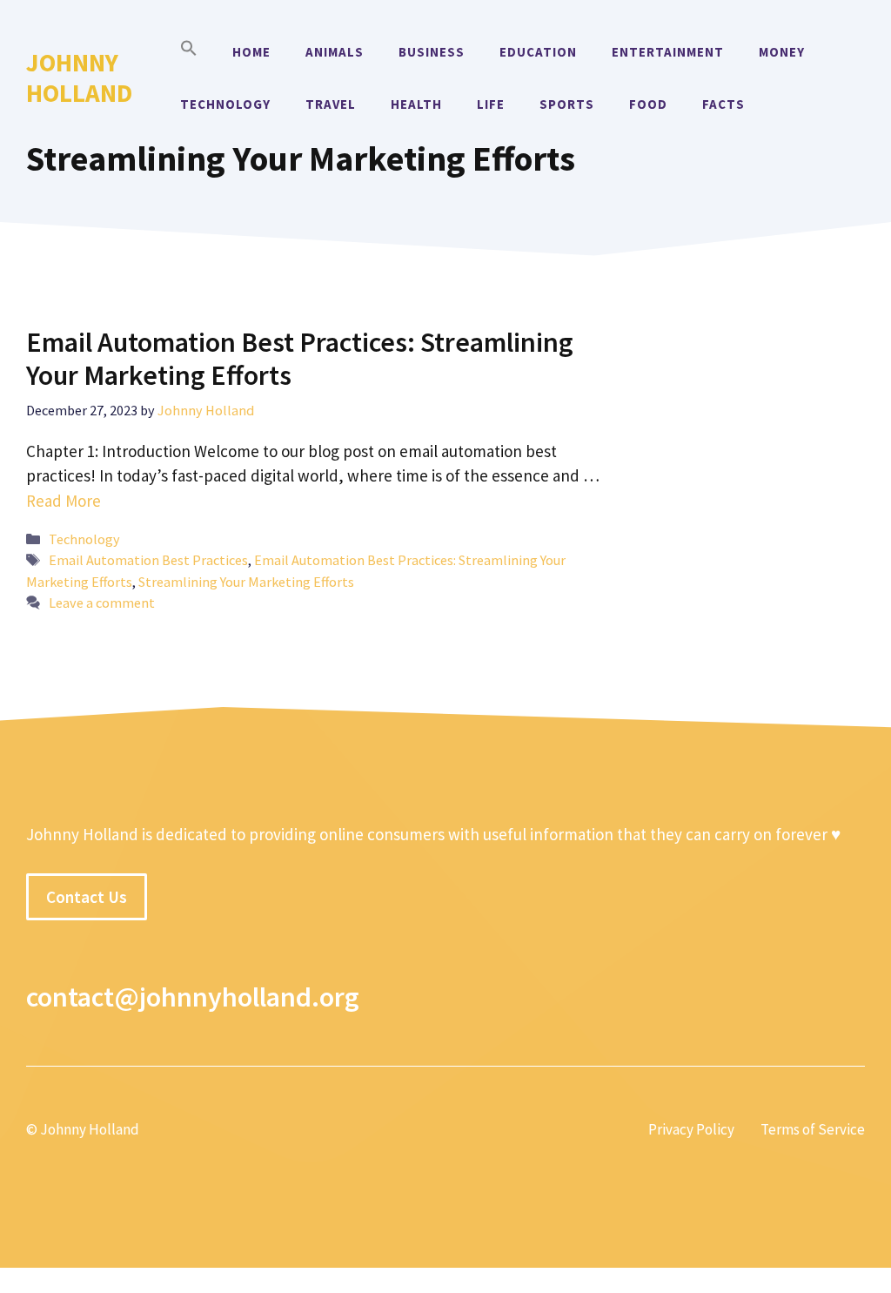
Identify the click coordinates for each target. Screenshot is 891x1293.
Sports (566, 104)
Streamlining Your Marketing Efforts (246, 581)
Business (432, 52)
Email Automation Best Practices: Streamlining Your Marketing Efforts (299, 359)
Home (251, 52)
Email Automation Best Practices (148, 560)
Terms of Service (812, 1129)
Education (538, 52)
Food (648, 104)
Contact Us (86, 896)
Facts (723, 104)
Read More (63, 500)
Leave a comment (102, 602)
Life (491, 104)
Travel (330, 104)
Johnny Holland (79, 77)
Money (782, 52)
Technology (225, 104)
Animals (334, 52)
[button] (189, 52)
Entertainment (668, 52)
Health (416, 104)
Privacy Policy (691, 1129)
